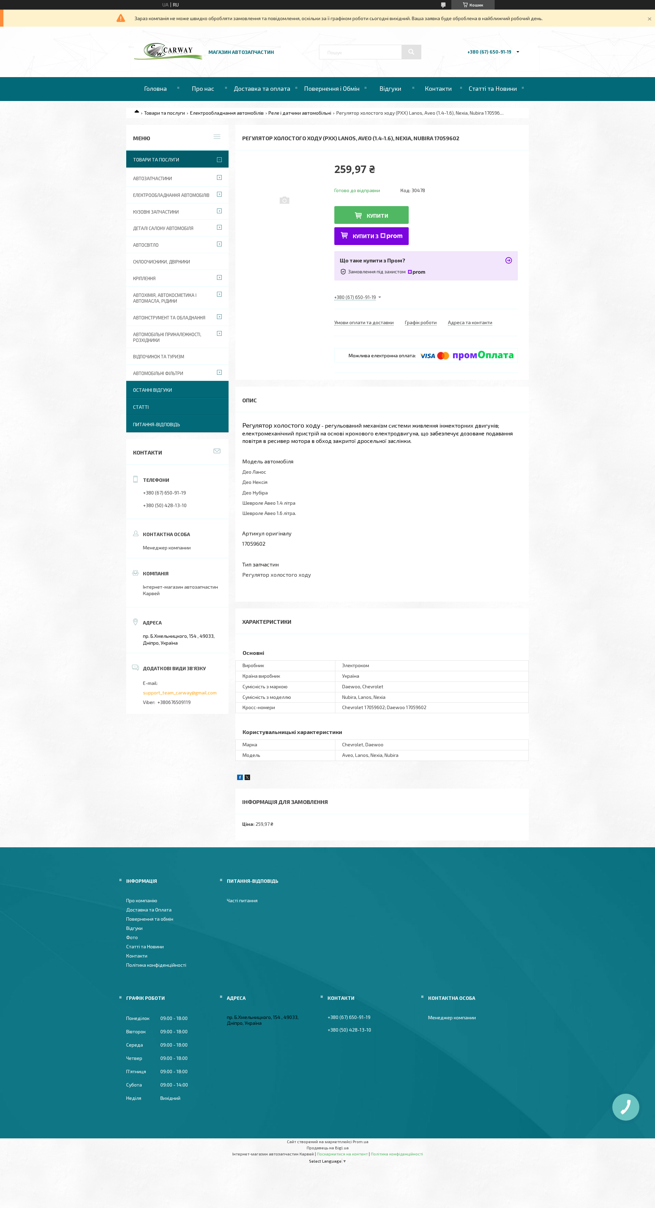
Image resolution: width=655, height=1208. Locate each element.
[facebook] (240, 778)
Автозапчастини (152, 178)
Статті (141, 407)
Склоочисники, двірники (161, 261)
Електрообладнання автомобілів (227, 113)
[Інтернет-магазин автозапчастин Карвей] (168, 58)
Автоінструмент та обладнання (169, 317)
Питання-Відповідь (156, 424)
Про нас (203, 88)
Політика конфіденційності (156, 965)
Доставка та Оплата (149, 909)
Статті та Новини (493, 88)
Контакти (438, 88)
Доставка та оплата (262, 88)
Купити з (366, 236)
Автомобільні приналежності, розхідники (167, 337)
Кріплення (144, 278)
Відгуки (390, 88)
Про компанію (141, 900)
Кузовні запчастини (156, 212)
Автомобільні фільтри (158, 373)
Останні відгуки (152, 390)
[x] (247, 778)
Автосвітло (146, 245)
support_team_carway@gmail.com (180, 692)
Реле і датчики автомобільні (299, 113)
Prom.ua (360, 1141)
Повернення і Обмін (332, 88)
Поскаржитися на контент (342, 1153)
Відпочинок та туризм (158, 356)
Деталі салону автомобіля (163, 228)
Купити (377, 215)
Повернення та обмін (149, 919)
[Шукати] (411, 52)
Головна (155, 88)
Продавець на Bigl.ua (328, 1147)
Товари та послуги (164, 113)
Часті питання (242, 900)
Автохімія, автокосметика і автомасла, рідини (164, 298)
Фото (132, 937)
